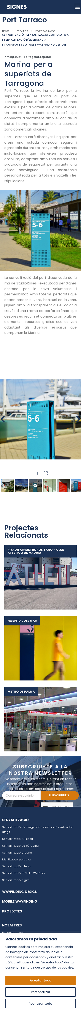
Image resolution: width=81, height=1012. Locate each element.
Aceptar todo (40, 980)
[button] (77, 7)
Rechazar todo (40, 1003)
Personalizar (40, 992)
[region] (40, 972)
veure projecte (38, 577)
